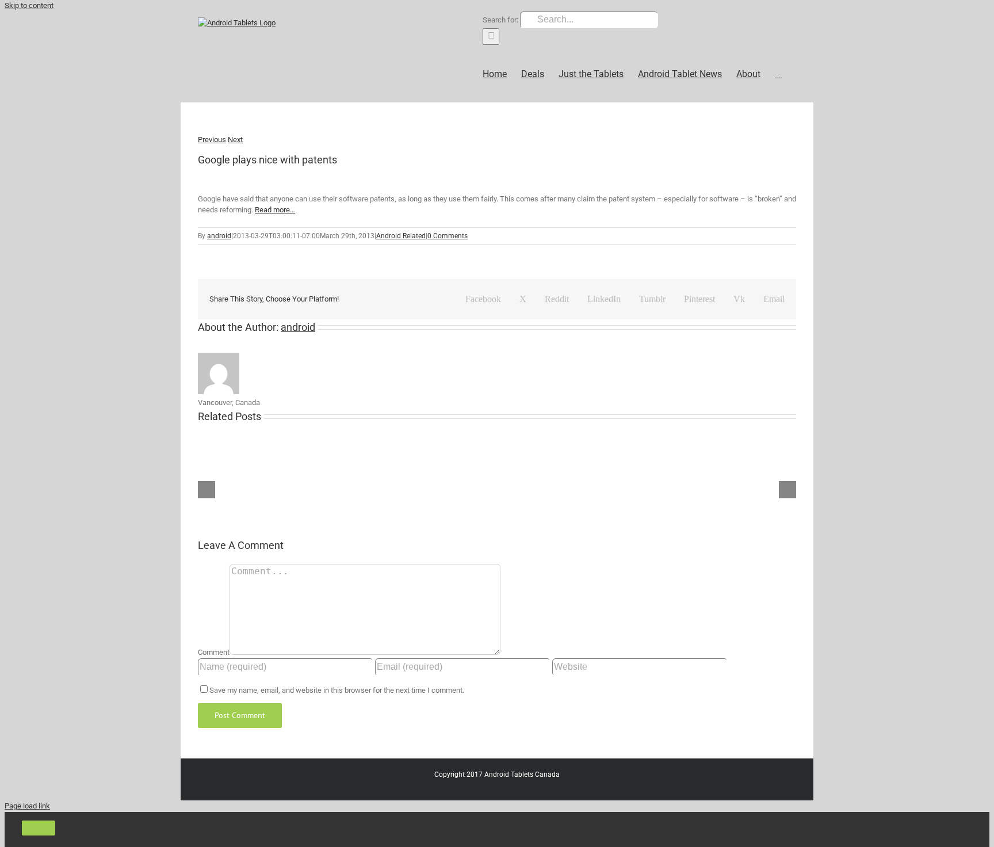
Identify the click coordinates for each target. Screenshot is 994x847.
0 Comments (447, 236)
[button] (778, 73)
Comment (214, 652)
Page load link (27, 806)
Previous (212, 139)
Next (235, 139)
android (219, 236)
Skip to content (29, 5)
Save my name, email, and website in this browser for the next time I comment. (336, 690)
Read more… (275, 209)
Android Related (401, 236)
